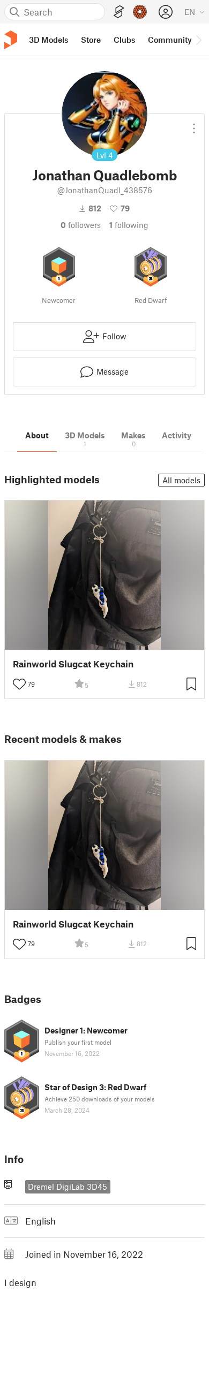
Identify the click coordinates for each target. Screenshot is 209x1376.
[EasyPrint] (119, 12)
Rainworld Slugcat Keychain (73, 664)
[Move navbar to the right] (198, 40)
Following (128, 225)
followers (81, 225)
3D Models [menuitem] (48, 39)
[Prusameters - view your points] (140, 12)
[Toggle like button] (19, 684)
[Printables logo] (10, 40)
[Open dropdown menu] (194, 124)
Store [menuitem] (91, 39)
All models (181, 480)
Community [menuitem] (170, 39)
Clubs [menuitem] (124, 39)
